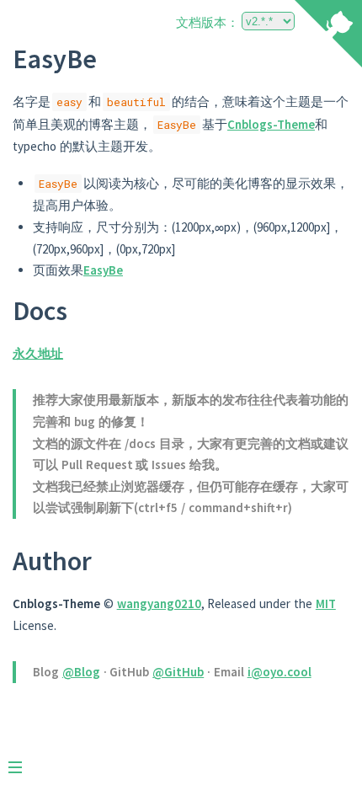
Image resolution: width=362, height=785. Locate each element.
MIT (326, 603)
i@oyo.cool (279, 672)
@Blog (81, 672)
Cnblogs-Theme (271, 124)
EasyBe (103, 270)
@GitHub (178, 672)
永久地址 (38, 353)
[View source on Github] (328, 35)
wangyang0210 (159, 603)
